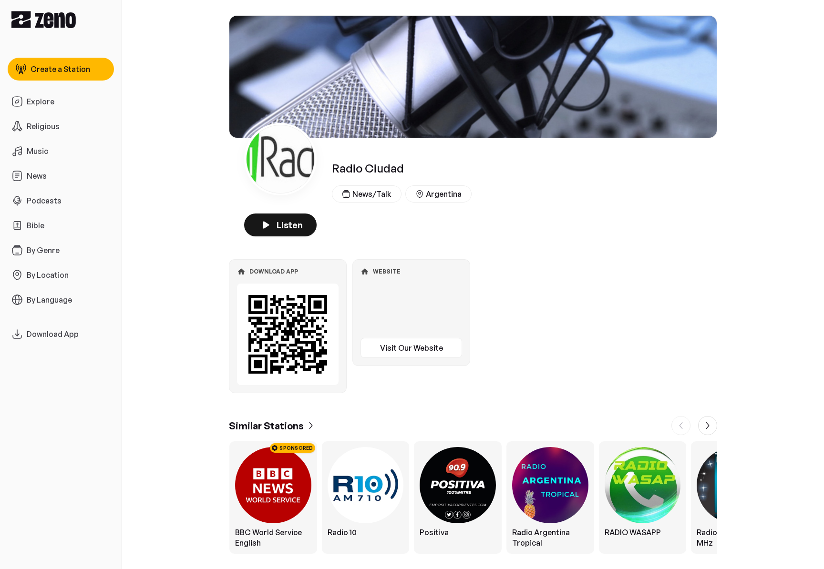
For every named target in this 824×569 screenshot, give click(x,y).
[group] (473, 497)
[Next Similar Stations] (707, 425)
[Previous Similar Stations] (680, 425)
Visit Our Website (411, 348)
